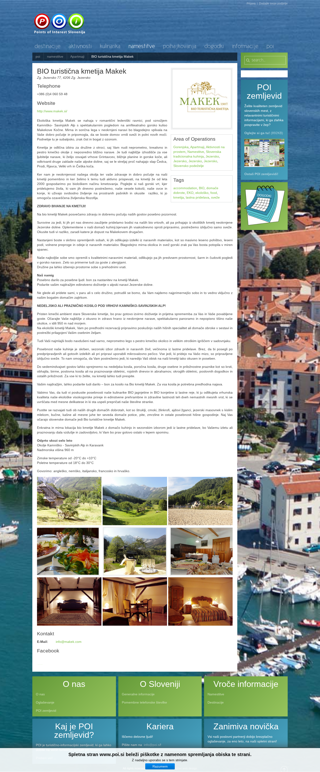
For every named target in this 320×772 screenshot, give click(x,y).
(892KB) (263, 133)
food (213, 193)
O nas (40, 694)
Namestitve (195, 152)
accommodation (185, 188)
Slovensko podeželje (188, 166)
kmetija (178, 197)
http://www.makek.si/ (52, 111)
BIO (202, 188)
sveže (215, 197)
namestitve (55, 56)
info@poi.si (152, 745)
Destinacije (216, 702)
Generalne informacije (138, 694)
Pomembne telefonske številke (144, 702)
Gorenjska (181, 147)
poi (38, 56)
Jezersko (212, 156)
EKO (190, 193)
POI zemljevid (46, 710)
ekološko (201, 193)
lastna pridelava (197, 197)
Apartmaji (77, 56)
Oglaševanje (45, 702)
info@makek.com (69, 642)
